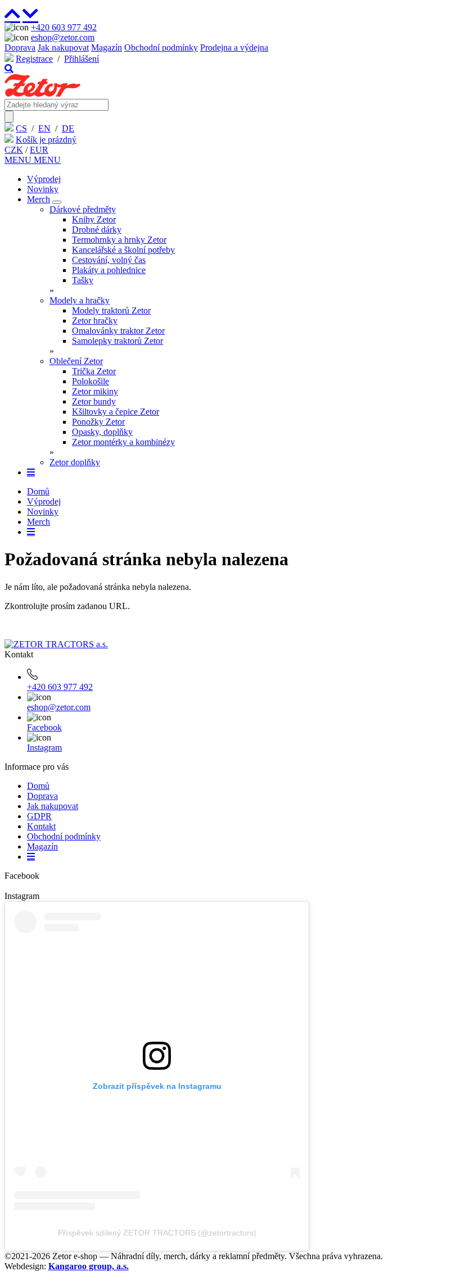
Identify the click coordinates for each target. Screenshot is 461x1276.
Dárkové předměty (82, 209)
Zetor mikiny (95, 391)
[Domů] (42, 93)
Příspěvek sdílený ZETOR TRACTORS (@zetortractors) (157, 1232)
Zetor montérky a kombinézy (123, 442)
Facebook (44, 727)
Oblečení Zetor (76, 361)
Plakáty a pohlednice (109, 270)
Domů (38, 491)
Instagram (44, 747)
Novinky (42, 189)
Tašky (82, 280)
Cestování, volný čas (109, 260)
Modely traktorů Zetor (111, 310)
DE (68, 128)
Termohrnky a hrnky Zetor (119, 239)
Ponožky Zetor (98, 421)
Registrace (34, 58)
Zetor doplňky (74, 462)
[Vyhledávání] (8, 68)
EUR (39, 150)
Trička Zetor (94, 371)
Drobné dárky (96, 229)
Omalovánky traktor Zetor (118, 330)
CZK (13, 150)
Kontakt (41, 826)
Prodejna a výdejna (234, 47)
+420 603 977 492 (64, 27)
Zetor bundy (94, 401)
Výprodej (44, 179)
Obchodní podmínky (161, 47)
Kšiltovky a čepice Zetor (115, 411)
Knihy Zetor (94, 219)
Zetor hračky (94, 320)
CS (21, 128)
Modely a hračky (79, 300)
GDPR (39, 816)
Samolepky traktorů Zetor (117, 341)
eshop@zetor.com (62, 37)
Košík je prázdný (46, 139)
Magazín (106, 47)
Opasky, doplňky (102, 432)
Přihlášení (81, 58)
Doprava (19, 47)
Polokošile (90, 381)
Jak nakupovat (63, 47)
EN (44, 128)
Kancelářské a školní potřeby (123, 250)
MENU (19, 160)
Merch (38, 199)
